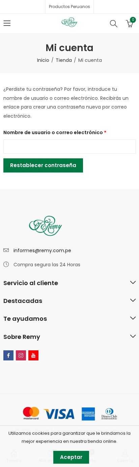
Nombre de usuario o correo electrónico (69, 132)
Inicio (43, 60)
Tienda (64, 60)
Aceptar (71, 457)
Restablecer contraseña (43, 165)
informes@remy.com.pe (42, 250)
